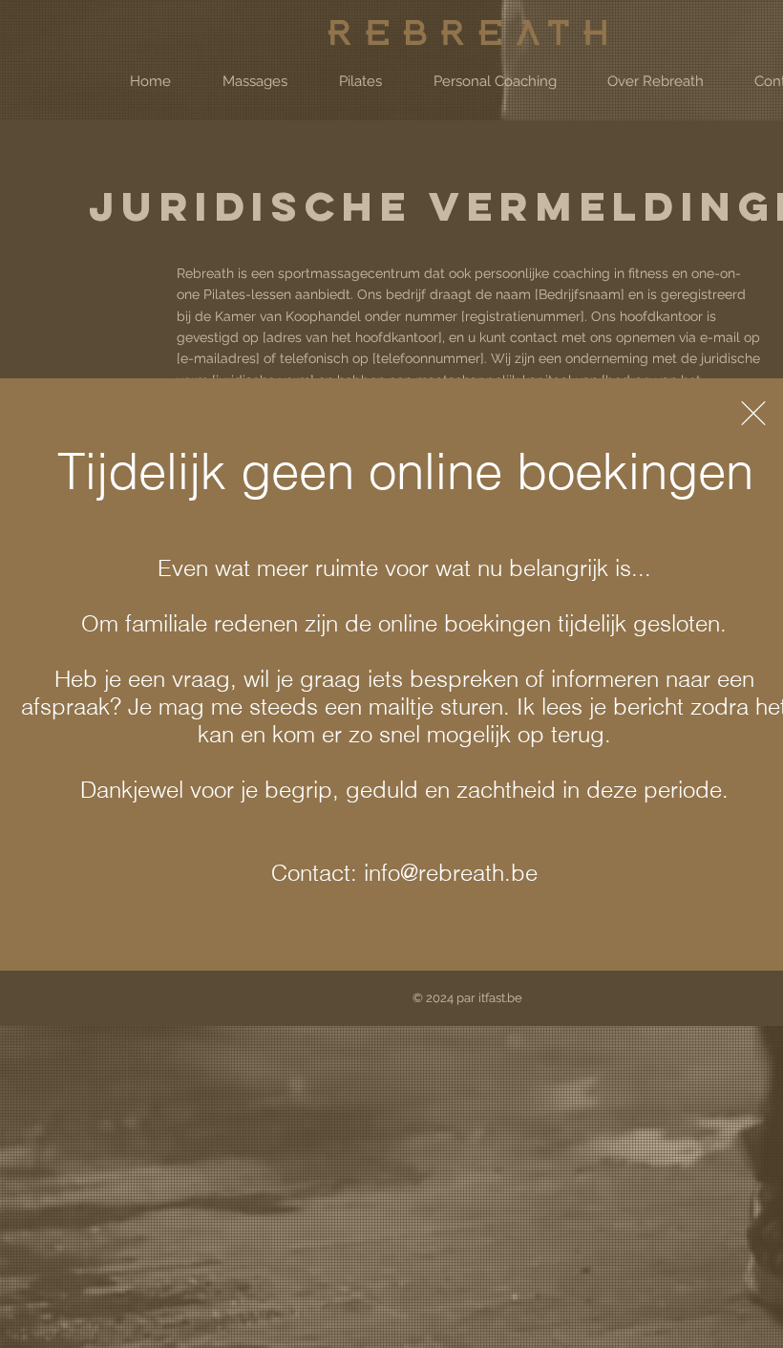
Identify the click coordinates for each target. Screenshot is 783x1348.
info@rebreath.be (451, 873)
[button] (753, 413)
